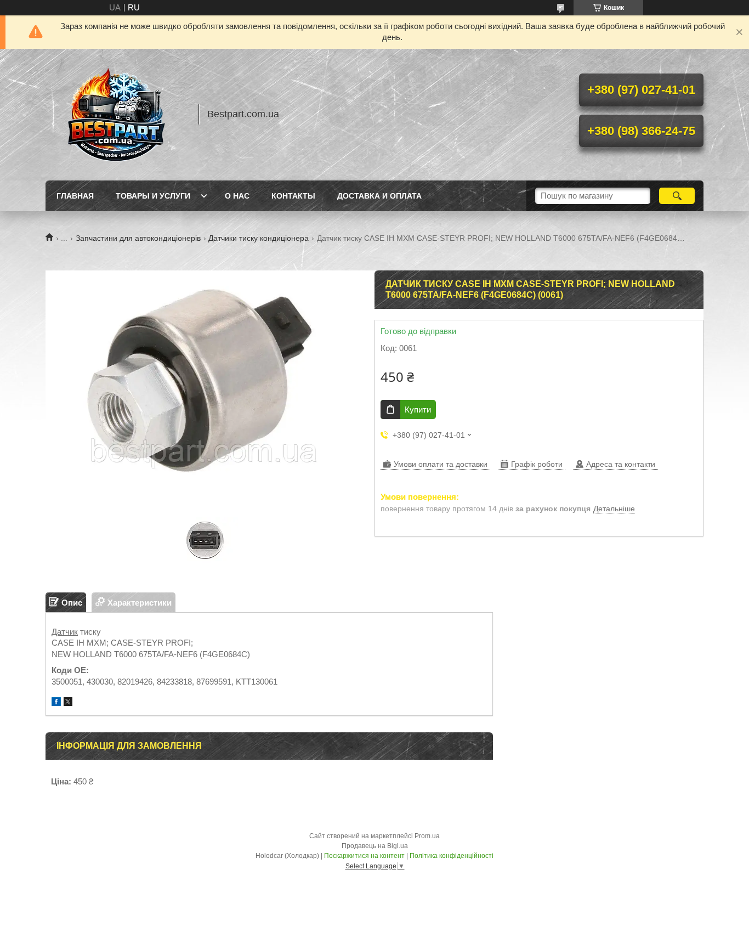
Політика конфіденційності (451, 856)
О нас (237, 195)
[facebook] (56, 703)
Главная (75, 195)
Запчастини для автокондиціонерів (138, 238)
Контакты (293, 195)
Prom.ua (427, 836)
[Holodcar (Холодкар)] (117, 114)
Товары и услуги (153, 195)
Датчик (65, 631)
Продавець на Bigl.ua (375, 846)
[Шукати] (677, 196)
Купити (418, 409)
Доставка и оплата (379, 195)
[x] (68, 703)
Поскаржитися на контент (364, 856)
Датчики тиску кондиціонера (258, 238)
